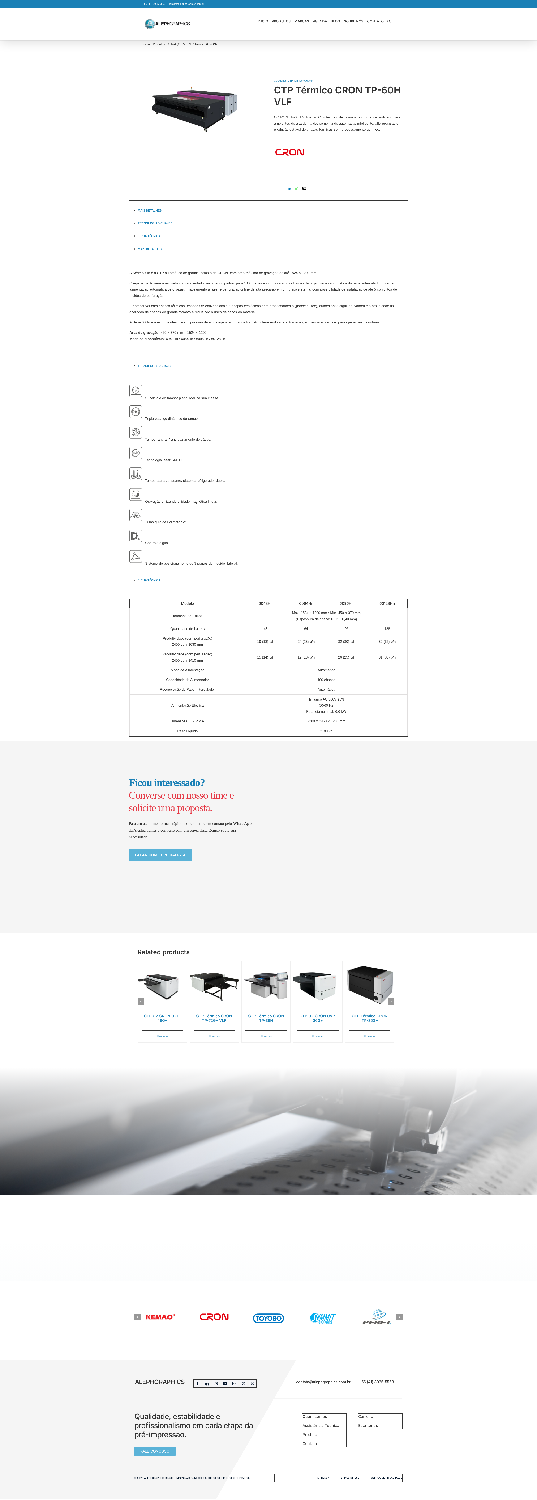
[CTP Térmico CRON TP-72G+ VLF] (214, 985)
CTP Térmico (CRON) (300, 80)
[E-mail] (304, 189)
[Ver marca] (289, 140)
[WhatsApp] (296, 189)
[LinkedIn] (289, 189)
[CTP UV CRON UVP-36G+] (317, 985)
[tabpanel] (268, 307)
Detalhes (163, 1036)
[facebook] (197, 1383)
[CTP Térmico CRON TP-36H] (266, 985)
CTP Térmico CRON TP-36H (266, 1018)
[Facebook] (282, 189)
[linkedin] (206, 1383)
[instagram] (215, 1383)
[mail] (234, 1383)
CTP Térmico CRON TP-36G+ (370, 1018)
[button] (389, 21)
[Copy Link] (310, 189)
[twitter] (243, 1383)
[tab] (272, 210)
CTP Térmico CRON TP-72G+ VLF (214, 1018)
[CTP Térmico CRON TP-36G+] (369, 985)
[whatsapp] (252, 1383)
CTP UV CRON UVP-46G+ (162, 1018)
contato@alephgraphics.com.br (186, 4)
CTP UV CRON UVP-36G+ (318, 1018)
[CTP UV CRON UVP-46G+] (162, 985)
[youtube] (225, 1383)
